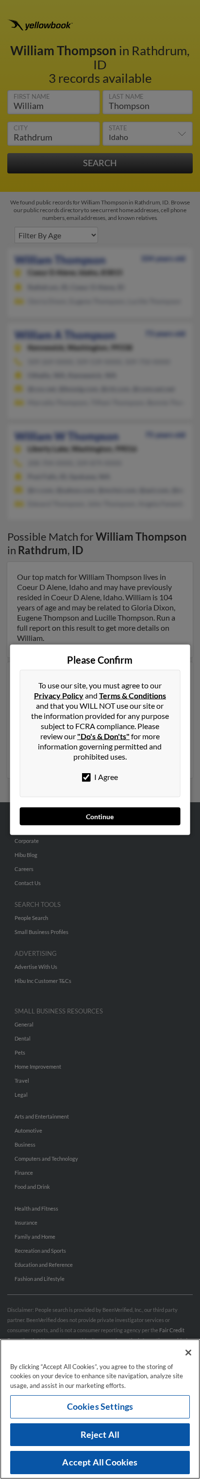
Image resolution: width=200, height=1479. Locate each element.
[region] (100, 1409)
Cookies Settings (100, 1406)
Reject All (100, 1434)
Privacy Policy (58, 695)
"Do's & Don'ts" (103, 735)
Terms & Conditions (132, 695)
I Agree (105, 776)
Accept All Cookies (99, 1462)
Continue (100, 816)
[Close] (188, 1352)
